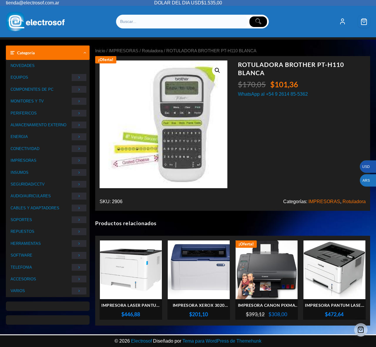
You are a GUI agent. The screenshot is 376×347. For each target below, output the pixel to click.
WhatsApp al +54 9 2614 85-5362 (273, 94)
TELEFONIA (21, 267)
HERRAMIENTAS (26, 243)
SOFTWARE (21, 255)
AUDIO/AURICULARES (31, 196)
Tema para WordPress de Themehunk (221, 340)
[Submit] (258, 21)
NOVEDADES (23, 65)
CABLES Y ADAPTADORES (35, 208)
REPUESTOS (22, 231)
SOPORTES (21, 220)
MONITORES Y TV (27, 101)
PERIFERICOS (24, 113)
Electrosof (141, 340)
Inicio (100, 50)
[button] (217, 70)
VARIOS (18, 291)
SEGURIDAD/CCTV (28, 184)
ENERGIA (19, 136)
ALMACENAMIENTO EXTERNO (38, 125)
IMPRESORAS (23, 160)
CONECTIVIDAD (25, 148)
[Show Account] (342, 22)
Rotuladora (152, 50)
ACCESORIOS (23, 279)
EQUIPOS (19, 77)
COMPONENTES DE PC (32, 89)
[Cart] (363, 21)
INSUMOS (19, 172)
